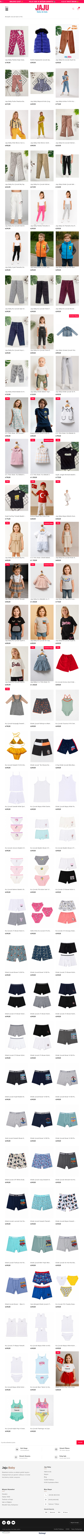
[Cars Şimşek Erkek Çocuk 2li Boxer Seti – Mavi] (42, 1285)
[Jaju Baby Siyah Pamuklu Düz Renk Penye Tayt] (16, 249)
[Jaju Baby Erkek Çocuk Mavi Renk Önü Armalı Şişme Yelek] (67, 249)
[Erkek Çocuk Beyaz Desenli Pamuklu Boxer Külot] (67, 1202)
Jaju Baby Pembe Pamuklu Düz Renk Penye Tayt (40, 226)
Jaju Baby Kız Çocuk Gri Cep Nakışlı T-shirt (40, 640)
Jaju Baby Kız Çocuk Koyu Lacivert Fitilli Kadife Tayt (15, 350)
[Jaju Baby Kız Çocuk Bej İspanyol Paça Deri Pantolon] (16, 166)
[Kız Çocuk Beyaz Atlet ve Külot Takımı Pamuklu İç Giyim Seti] (42, 1327)
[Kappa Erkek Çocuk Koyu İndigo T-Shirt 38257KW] (42, 414)
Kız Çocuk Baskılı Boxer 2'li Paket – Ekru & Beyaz (66, 848)
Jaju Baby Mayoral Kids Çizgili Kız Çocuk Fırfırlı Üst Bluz (40, 101)
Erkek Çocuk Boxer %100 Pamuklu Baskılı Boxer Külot (15, 972)
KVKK (67, 1529)
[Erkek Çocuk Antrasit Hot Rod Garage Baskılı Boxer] (67, 1161)
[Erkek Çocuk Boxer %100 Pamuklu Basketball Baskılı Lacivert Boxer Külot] (42, 1119)
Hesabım (4, 1494)
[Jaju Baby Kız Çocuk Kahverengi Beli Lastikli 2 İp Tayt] (42, 166)
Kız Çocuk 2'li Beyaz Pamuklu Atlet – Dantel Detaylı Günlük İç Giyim (15, 1345)
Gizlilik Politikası (49, 1480)
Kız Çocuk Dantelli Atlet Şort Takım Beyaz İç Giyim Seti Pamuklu (15, 806)
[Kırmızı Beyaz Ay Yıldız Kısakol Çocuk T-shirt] (42, 497)
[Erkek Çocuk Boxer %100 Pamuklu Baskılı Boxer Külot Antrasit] (67, 1036)
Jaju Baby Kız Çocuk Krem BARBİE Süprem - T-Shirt (15, 682)
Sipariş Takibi (6, 1497)
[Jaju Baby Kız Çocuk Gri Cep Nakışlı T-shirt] (42, 622)
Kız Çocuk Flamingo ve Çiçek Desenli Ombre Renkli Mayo (40, 1428)
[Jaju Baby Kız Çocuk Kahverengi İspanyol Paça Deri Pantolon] (67, 124)
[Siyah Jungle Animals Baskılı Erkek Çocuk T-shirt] (67, 456)
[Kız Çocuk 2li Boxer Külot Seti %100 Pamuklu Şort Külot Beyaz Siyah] (67, 871)
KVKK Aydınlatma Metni (51, 1482)
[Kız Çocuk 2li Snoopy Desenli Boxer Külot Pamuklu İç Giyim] (67, 912)
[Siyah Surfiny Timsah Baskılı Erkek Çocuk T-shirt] (16, 497)
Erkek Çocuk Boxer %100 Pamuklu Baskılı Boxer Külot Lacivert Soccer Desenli (40, 1097)
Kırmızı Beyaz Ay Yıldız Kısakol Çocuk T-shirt (40, 516)
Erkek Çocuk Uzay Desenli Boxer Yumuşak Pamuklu (40, 1179)
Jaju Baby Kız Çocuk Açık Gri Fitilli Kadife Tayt (15, 309)
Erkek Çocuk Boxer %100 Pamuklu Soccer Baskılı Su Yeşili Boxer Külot (66, 1138)
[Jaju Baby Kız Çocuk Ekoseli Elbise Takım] (16, 580)
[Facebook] (8, 1522)
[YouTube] (13, 1522)
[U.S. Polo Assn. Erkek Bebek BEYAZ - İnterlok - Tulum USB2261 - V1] (42, 539)
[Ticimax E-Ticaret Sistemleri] (42, 1533)
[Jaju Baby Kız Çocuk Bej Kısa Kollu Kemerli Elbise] (16, 539)
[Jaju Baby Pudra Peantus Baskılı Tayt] (16, 83)
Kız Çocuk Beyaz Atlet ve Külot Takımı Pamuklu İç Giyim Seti (40, 1345)
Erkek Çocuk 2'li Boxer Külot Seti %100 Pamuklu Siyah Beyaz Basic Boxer (66, 972)
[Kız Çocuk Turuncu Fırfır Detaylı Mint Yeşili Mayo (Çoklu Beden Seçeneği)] (67, 705)
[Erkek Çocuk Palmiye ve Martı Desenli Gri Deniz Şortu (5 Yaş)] (42, 705)
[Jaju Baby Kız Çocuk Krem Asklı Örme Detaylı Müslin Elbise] (67, 539)
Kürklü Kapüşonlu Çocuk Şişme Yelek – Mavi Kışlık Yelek (40, 60)
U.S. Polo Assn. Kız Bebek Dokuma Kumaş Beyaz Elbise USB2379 (40, 474)
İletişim (46, 1474)
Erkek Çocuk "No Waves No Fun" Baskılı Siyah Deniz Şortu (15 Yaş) (40, 765)
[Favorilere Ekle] (17, 44)
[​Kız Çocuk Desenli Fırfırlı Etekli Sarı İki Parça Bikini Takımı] (16, 746)
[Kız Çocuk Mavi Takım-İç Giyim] (42, 1368)
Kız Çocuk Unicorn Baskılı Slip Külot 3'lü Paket (15, 848)
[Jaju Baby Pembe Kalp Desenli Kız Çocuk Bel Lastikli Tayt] (16, 41)
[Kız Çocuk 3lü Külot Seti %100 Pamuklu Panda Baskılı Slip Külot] (42, 871)
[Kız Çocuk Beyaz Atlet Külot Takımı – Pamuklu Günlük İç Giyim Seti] (67, 1327)
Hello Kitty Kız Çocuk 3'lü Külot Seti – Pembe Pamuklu (40, 931)
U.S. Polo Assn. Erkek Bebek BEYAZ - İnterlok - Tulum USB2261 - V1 (40, 557)
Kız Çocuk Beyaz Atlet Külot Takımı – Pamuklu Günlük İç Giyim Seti (66, 1345)
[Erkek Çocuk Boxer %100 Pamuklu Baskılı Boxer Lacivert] (42, 954)
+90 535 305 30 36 (54, 1495)
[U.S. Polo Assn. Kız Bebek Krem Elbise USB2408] (67, 414)
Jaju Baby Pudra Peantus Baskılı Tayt (15, 101)
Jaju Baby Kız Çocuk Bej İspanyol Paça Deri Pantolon (15, 184)
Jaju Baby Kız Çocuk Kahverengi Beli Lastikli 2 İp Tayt (40, 184)
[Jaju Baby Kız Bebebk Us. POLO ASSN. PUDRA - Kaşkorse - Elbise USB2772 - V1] (42, 580)
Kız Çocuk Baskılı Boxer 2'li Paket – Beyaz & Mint (40, 848)
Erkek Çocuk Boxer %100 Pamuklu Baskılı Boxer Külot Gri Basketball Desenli (66, 1097)
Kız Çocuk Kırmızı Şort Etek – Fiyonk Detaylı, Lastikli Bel (66, 682)
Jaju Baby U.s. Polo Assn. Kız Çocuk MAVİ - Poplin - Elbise (40, 682)
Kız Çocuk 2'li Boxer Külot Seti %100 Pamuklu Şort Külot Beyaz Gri (15, 931)
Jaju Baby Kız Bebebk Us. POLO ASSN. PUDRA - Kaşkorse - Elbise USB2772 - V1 (40, 599)
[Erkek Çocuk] (42, 746)
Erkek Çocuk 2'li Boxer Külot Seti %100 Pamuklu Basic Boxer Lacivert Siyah (15, 1014)
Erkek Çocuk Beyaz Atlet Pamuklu (66, 806)
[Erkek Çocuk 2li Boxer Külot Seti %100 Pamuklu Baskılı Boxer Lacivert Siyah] (67, 995)
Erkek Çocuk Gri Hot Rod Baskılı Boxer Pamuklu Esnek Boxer (66, 1262)
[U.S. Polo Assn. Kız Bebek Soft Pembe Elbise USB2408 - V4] (16, 456)
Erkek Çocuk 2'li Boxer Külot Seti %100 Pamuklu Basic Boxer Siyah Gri (40, 1014)
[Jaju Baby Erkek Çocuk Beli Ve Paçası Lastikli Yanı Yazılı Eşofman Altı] (67, 166)
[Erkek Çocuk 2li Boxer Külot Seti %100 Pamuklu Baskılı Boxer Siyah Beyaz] (42, 1036)
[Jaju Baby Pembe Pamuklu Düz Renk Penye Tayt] (42, 207)
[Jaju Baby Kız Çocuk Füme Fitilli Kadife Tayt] (42, 290)
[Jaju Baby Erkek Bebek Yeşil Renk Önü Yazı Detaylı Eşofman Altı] (42, 373)
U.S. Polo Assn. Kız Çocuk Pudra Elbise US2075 (15, 433)
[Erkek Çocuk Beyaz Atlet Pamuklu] (67, 788)
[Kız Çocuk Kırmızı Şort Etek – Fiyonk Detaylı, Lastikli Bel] (67, 663)
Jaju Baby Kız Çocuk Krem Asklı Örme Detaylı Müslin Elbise (66, 557)
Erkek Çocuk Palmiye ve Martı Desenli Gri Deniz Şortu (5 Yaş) (40, 723)
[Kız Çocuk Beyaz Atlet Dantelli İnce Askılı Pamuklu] (42, 788)
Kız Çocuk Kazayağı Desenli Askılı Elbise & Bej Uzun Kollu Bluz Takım (15, 723)
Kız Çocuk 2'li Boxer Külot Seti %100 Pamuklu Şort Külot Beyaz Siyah (66, 889)
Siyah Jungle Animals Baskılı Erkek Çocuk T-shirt (66, 474)
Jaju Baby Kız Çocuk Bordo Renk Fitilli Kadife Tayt (66, 309)
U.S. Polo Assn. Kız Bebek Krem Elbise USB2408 (66, 433)
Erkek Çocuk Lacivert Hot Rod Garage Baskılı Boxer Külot (15, 1221)
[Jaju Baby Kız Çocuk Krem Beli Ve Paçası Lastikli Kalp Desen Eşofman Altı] (16, 207)
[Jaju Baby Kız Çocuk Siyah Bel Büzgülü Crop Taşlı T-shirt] (16, 622)
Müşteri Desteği (75, 1522)
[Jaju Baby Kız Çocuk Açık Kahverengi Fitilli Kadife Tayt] (67, 41)
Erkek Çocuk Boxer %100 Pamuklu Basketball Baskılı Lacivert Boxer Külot (40, 1138)
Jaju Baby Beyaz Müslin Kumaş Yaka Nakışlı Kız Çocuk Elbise (66, 516)
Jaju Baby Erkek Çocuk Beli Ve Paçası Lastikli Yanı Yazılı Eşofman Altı (66, 184)
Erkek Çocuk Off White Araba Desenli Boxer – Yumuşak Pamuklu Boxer (15, 1179)
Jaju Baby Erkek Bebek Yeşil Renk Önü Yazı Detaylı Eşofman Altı (40, 391)
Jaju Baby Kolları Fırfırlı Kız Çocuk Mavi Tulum (66, 101)
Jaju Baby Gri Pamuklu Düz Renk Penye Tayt (66, 226)
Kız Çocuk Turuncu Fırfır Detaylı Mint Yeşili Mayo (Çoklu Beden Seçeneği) (66, 723)
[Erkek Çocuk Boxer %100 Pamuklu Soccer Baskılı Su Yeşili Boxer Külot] (67, 1119)
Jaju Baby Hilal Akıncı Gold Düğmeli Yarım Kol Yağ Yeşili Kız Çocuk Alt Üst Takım (40, 143)
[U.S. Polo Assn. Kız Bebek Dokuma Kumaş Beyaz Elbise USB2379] (42, 456)
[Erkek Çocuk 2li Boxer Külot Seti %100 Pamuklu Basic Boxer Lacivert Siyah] (16, 995)
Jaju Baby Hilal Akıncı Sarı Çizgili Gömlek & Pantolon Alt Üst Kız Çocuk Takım (15, 143)
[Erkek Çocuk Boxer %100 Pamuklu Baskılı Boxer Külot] (16, 954)
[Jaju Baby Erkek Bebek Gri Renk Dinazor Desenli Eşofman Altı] (16, 373)
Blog (45, 1477)
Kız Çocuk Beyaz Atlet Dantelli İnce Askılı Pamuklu (40, 806)
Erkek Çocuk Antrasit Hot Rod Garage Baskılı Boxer (66, 1179)
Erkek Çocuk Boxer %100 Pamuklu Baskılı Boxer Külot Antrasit (66, 1055)
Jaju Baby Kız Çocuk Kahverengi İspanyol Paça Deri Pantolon (66, 143)
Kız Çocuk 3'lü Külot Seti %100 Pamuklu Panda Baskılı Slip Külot (40, 889)
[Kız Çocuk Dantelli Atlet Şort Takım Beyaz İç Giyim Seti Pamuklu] (16, 788)
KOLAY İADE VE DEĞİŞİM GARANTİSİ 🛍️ (20, 1)
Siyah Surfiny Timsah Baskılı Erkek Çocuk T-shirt (15, 516)
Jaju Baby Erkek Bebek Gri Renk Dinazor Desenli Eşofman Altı (15, 391)
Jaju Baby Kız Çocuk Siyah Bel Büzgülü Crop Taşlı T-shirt (15, 640)
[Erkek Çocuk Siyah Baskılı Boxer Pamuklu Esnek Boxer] (16, 1078)
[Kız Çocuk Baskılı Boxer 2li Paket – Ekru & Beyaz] (67, 829)
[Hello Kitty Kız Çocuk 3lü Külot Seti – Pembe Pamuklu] (42, 912)
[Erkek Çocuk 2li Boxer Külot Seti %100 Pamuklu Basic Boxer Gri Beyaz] (16, 1036)
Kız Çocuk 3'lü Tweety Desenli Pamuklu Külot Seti (66, 1304)
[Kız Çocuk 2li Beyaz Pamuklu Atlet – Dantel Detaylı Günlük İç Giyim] (16, 1327)
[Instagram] (4, 1522)
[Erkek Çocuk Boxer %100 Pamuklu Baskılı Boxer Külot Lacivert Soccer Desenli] (42, 1078)
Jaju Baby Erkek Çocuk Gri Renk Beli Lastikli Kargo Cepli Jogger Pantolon (66, 391)
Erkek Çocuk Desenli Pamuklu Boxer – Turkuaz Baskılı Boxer (40, 1221)
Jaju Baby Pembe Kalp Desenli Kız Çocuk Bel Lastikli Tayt (15, 60)
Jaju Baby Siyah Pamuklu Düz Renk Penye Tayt (15, 267)
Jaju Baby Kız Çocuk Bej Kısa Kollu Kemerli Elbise (15, 557)
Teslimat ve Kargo (7, 1499)
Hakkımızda (47, 1471)
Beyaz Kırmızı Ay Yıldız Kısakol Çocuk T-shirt (66, 1387)
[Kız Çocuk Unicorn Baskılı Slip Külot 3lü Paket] (16, 829)
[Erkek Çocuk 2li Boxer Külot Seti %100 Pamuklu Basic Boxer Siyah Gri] (42, 995)
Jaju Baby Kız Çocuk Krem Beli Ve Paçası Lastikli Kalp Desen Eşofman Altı (15, 226)
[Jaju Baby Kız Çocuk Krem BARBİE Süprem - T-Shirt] (16, 663)
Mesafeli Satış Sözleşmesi (10, 1505)
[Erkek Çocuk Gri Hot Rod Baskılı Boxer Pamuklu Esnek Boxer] (67, 1244)
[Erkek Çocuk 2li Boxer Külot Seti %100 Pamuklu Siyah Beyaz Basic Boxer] (67, 954)
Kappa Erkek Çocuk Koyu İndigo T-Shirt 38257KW (40, 433)
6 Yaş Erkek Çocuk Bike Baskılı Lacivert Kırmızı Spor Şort (66, 765)
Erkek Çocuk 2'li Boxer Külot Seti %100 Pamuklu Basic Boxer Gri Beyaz (15, 1055)
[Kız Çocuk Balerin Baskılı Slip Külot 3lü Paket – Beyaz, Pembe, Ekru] (16, 871)
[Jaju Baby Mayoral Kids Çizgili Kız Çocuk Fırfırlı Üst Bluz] (42, 83)
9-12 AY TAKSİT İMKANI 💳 (48, 1)
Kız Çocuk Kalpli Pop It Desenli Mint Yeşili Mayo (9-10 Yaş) (15, 1428)
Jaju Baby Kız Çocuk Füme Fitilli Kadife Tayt (40, 309)
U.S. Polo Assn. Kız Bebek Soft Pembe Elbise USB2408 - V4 (15, 474)
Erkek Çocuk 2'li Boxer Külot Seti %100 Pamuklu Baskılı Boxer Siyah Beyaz (40, 1055)
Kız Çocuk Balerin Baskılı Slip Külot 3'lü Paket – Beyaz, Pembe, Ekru (15, 889)
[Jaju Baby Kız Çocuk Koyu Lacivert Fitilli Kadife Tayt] (16, 331)
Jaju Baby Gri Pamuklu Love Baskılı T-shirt (66, 599)
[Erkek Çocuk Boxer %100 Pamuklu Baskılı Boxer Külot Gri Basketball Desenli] (67, 1078)
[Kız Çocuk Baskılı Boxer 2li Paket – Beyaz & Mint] (42, 829)
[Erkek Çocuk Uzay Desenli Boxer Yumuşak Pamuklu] (42, 1161)
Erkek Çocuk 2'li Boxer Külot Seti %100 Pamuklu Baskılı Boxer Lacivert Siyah (66, 1014)
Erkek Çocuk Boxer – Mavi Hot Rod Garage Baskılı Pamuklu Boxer (15, 1304)
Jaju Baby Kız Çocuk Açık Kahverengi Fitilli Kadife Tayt (66, 60)
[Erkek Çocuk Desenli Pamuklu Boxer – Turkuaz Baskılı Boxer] (42, 1202)
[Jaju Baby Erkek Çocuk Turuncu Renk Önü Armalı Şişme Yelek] (42, 249)
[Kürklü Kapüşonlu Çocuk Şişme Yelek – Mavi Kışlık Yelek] (42, 41)
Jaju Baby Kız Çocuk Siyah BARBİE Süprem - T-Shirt (66, 640)
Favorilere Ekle (67, 1122)
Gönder (80, 1442)
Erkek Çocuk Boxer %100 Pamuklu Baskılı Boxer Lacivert (40, 972)
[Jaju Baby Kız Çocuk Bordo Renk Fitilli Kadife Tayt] (67, 290)
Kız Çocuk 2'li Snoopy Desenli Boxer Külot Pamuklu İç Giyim (66, 931)
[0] (77, 9)
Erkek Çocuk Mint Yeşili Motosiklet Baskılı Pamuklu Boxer (40, 1262)
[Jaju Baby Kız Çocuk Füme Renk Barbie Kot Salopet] (42, 331)
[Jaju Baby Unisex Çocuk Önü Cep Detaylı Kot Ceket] (67, 331)
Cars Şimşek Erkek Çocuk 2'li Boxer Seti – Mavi (40, 1304)
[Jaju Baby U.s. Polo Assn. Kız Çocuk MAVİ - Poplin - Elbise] (42, 663)
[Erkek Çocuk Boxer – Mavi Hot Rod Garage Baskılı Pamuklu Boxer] (16, 1285)
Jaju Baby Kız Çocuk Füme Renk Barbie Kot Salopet (40, 350)
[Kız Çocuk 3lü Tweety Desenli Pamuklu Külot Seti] (67, 1285)
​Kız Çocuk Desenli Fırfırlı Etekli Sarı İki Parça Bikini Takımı (15, 765)
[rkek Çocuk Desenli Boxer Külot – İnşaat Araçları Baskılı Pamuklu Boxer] (16, 1119)
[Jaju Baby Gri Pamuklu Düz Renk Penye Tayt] (67, 207)
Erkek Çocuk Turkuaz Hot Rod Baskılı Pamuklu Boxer (15, 1262)
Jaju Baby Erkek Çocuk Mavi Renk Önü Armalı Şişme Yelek (66, 267)
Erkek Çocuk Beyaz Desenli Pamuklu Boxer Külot (66, 1221)
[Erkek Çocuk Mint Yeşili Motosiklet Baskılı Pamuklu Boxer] (42, 1244)
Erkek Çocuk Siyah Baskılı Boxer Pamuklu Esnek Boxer (15, 1097)
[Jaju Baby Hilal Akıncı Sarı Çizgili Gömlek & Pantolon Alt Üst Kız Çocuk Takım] (16, 124)
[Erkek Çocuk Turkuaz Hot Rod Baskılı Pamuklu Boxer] (16, 1244)
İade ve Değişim (7, 1502)
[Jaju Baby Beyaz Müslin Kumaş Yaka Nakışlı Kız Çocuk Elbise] (67, 497)
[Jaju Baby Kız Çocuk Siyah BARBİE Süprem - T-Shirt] (67, 622)
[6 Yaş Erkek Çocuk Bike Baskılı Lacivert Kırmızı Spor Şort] (67, 746)
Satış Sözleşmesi (76, 1529)
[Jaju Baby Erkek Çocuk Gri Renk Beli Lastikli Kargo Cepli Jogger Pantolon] (67, 373)
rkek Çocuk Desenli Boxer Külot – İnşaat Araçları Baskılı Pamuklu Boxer (15, 1138)
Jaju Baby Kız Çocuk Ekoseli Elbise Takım (15, 599)
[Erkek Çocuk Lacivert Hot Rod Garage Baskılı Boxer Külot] (16, 1202)
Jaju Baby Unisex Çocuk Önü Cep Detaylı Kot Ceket (66, 350)
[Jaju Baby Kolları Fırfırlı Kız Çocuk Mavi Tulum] (67, 83)
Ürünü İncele (22, 44)
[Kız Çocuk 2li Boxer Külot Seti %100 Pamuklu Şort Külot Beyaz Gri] (16, 912)
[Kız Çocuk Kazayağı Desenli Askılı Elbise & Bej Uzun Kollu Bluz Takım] (16, 705)
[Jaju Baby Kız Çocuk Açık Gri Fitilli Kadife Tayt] (16, 290)
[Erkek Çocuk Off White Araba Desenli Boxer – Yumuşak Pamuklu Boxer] (16, 1161)
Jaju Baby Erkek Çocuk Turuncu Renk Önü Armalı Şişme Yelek (40, 267)
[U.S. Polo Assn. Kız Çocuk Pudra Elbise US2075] (16, 414)
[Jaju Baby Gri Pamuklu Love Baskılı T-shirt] (67, 580)
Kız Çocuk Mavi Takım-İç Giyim (40, 1387)
